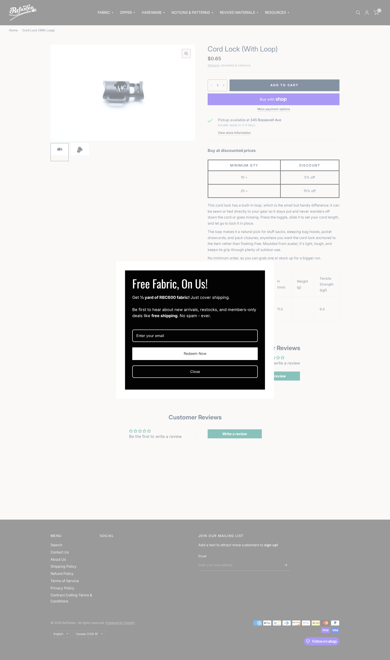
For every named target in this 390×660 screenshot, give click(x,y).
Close (195, 371)
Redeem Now (195, 353)
